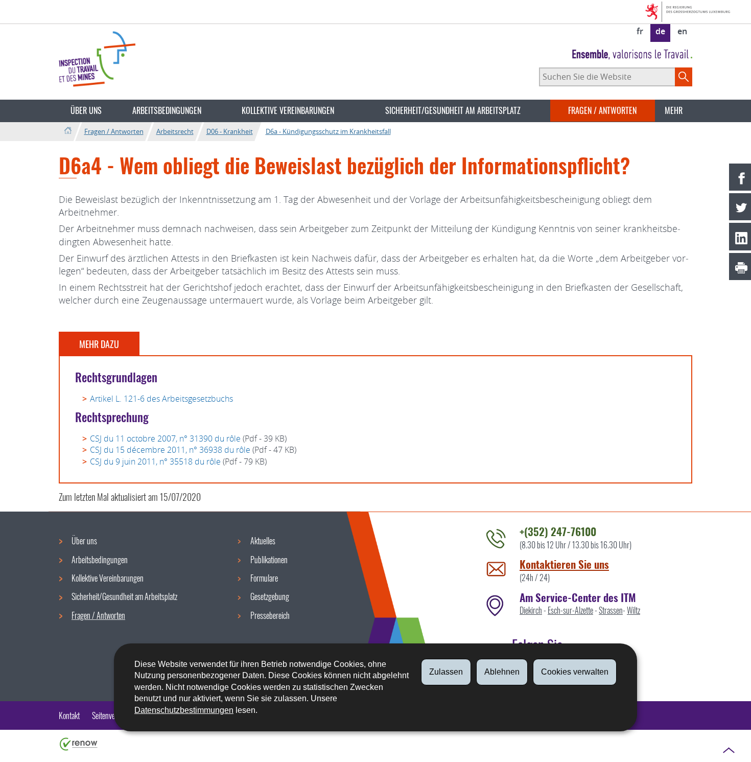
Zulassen (446, 671)
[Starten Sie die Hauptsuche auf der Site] (683, 76)
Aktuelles (262, 541)
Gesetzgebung (269, 596)
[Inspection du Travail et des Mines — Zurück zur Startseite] (97, 59)
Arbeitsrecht (175, 131)
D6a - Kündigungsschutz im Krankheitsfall (328, 131)
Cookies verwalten (574, 671)
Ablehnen (502, 671)
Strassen (611, 610)
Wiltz (633, 610)
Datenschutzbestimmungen (183, 710)
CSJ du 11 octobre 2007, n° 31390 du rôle (165, 438)
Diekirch (531, 610)
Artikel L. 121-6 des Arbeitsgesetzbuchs (161, 398)
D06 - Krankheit (229, 131)
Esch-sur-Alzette (570, 610)
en (682, 31)
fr (640, 31)
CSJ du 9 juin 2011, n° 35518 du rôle (155, 461)
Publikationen (269, 559)
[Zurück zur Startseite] (68, 131)
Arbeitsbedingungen (166, 110)
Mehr (674, 110)
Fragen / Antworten (602, 110)
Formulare (264, 578)
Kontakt (69, 715)
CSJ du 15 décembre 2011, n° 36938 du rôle (170, 449)
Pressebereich (270, 615)
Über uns (86, 110)
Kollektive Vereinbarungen (288, 110)
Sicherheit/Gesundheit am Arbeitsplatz (453, 110)
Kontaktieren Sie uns (564, 564)
